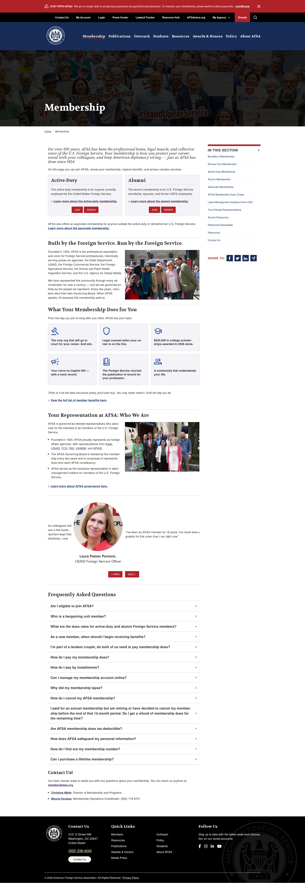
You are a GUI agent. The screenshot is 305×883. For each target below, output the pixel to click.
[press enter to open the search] (255, 17)
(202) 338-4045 (80, 850)
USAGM (81, 448)
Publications (119, 36)
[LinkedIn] (212, 846)
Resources (180, 36)
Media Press (119, 858)
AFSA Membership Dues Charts (226, 194)
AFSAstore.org (196, 17)
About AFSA (250, 36)
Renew (91, 209)
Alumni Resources (218, 217)
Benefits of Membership (221, 156)
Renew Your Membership (222, 164)
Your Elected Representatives (224, 210)
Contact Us (62, 17)
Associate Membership (221, 187)
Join (77, 209)
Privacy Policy (131, 878)
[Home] (55, 36)
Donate (242, 17)
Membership (94, 36)
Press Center (120, 17)
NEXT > (132, 574)
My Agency (219, 17)
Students (161, 36)
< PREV (115, 574)
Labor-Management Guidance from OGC (230, 202)
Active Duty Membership (221, 171)
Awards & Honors (208, 36)
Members (117, 834)
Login (101, 17)
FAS (71, 448)
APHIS (97, 448)
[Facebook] (200, 846)
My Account (83, 17)
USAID (55, 448)
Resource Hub (171, 17)
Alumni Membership (219, 179)
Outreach (142, 36)
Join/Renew (242, 6)
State (108, 444)
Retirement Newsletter (220, 225)
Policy (231, 36)
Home (47, 131)
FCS (64, 448)
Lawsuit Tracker (145, 17)
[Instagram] (205, 846)
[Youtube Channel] (219, 846)
